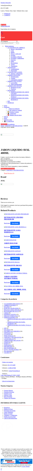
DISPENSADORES (9, 317)
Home (2, 126)
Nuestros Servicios (9, 392)
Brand (5, 173)
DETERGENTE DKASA (13, 265)
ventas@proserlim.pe (14, 371)
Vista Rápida (15, 223)
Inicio (5, 105)
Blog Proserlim (8, 396)
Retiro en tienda (8, 413)
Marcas (6, 116)
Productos (6, 107)
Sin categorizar (8, 351)
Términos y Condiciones (10, 415)
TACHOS (7, 352)
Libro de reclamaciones (8, 381)
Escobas (13, 55)
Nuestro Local (8, 393)
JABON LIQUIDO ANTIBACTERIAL (11, 277)
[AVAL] (7, 135)
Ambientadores (15, 69)
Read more (7, 223)
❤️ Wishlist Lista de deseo (14, 115)
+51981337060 (12, 368)
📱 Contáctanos (11, 113)
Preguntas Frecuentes (9, 410)
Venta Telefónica (8, 412)
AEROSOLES (11, 67)
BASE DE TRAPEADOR (11, 308)
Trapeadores (14, 66)
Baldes (12, 52)
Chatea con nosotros (7, 362)
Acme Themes (26, 466)
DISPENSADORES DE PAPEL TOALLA (19, 325)
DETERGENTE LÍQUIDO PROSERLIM (13, 218)
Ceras (12, 50)
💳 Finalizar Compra (13, 112)
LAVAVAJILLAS (9, 339)
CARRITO (7, 15)
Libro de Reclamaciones (10, 418)
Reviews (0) (11, 173)
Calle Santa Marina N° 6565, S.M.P (10, 375)
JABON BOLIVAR (11, 243)
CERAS (6, 313)
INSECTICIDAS (8, 336)
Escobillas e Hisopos (16, 57)
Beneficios (7, 407)
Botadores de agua (16, 87)
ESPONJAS (7, 333)
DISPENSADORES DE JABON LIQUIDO (19, 319)
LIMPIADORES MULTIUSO (12, 340)
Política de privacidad (10, 417)
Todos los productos (14, 108)
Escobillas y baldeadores (17, 58)
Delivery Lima (8, 119)
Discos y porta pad (16, 53)
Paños (12, 61)
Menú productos (9, 46)
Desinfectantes (15, 76)
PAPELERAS (8, 345)
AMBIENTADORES (10, 305)
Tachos (13, 64)
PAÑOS (6, 343)
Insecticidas (14, 70)
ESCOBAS (7, 329)
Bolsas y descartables (16, 49)
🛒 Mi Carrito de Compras (14, 110)
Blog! (5, 118)
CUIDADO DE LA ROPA (14, 72)
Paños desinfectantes (16, 84)
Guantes (13, 78)
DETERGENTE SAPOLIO (13, 254)
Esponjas (13, 60)
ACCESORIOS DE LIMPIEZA (16, 47)
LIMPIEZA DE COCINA (14, 81)
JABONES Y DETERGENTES (13, 126)
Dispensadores (11, 90)
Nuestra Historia (8, 390)
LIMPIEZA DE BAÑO (13, 75)
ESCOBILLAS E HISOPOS (12, 331)
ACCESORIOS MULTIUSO (12, 303)
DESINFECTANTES (10, 314)
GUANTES (7, 334)
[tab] (5, 173)
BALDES (6, 307)
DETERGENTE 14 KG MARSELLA (12, 231)
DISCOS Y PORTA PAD (11, 316)
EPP (8, 101)
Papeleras (13, 89)
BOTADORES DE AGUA (11, 311)
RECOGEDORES (9, 348)
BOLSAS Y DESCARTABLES (12, 310)
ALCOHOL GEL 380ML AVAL (15, 289)
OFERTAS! (10, 102)
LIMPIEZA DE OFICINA (14, 86)
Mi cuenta (3, 25)
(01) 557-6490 (11, 365)
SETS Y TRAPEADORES (11, 349)
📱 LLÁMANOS (9, 121)
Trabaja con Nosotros (9, 398)
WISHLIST (7, 13)
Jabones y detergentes (16, 73)
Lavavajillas (14, 83)
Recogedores (14, 63)
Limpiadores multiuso (16, 80)
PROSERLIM (8, 346)
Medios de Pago (8, 409)
